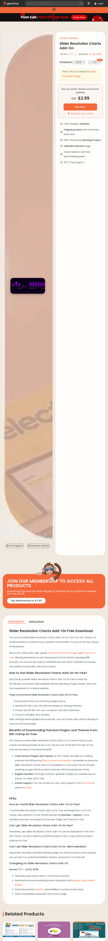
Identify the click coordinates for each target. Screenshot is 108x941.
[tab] (17, 622)
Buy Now (80, 107)
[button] (54, 9)
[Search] (80, 3)
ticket (28, 787)
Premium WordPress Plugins (63, 653)
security (39, 889)
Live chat (87, 783)
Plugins (12, 34)
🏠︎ (6, 34)
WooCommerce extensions (57, 760)
